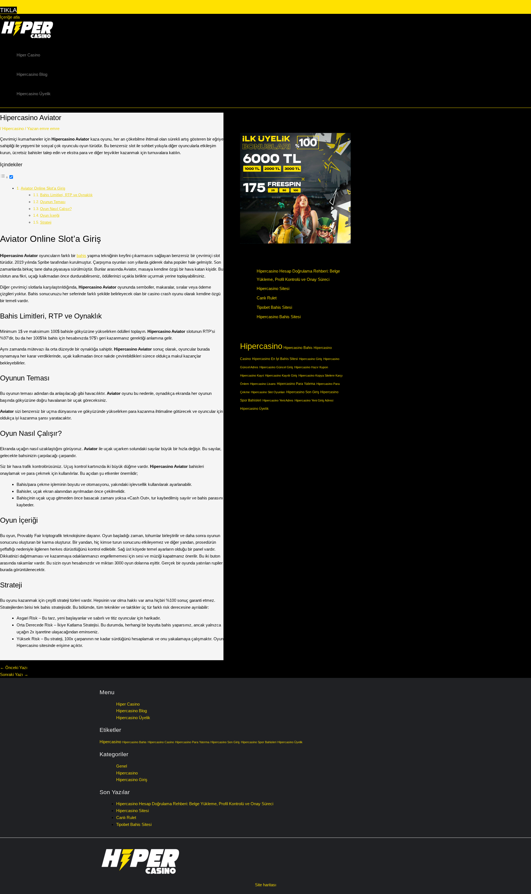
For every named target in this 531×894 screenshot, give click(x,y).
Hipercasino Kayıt (252, 375)
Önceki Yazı (13, 667)
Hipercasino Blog (32, 74)
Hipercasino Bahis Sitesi (279, 316)
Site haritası (265, 884)
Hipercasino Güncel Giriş (276, 367)
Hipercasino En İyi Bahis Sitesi (275, 359)
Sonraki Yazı (14, 674)
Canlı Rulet (267, 298)
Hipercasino (13, 128)
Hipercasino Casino (161, 742)
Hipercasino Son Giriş (302, 392)
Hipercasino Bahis (298, 348)
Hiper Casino (28, 55)
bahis (81, 255)
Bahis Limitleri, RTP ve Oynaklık (66, 195)
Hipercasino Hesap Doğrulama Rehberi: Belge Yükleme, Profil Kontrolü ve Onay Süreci (194, 803)
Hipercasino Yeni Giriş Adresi (314, 400)
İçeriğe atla (10, 17)
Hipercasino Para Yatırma (296, 383)
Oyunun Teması (53, 202)
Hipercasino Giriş (310, 359)
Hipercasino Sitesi (273, 288)
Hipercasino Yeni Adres (277, 400)
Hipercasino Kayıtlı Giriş (281, 375)
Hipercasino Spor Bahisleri (258, 742)
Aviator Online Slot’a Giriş (43, 188)
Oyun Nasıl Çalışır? (56, 209)
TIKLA (8, 10)
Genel (121, 766)
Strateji (45, 222)
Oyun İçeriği (49, 215)
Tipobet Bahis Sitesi (274, 307)
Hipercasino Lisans (263, 383)
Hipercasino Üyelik (34, 93)
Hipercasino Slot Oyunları (268, 392)
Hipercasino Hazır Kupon (311, 367)
